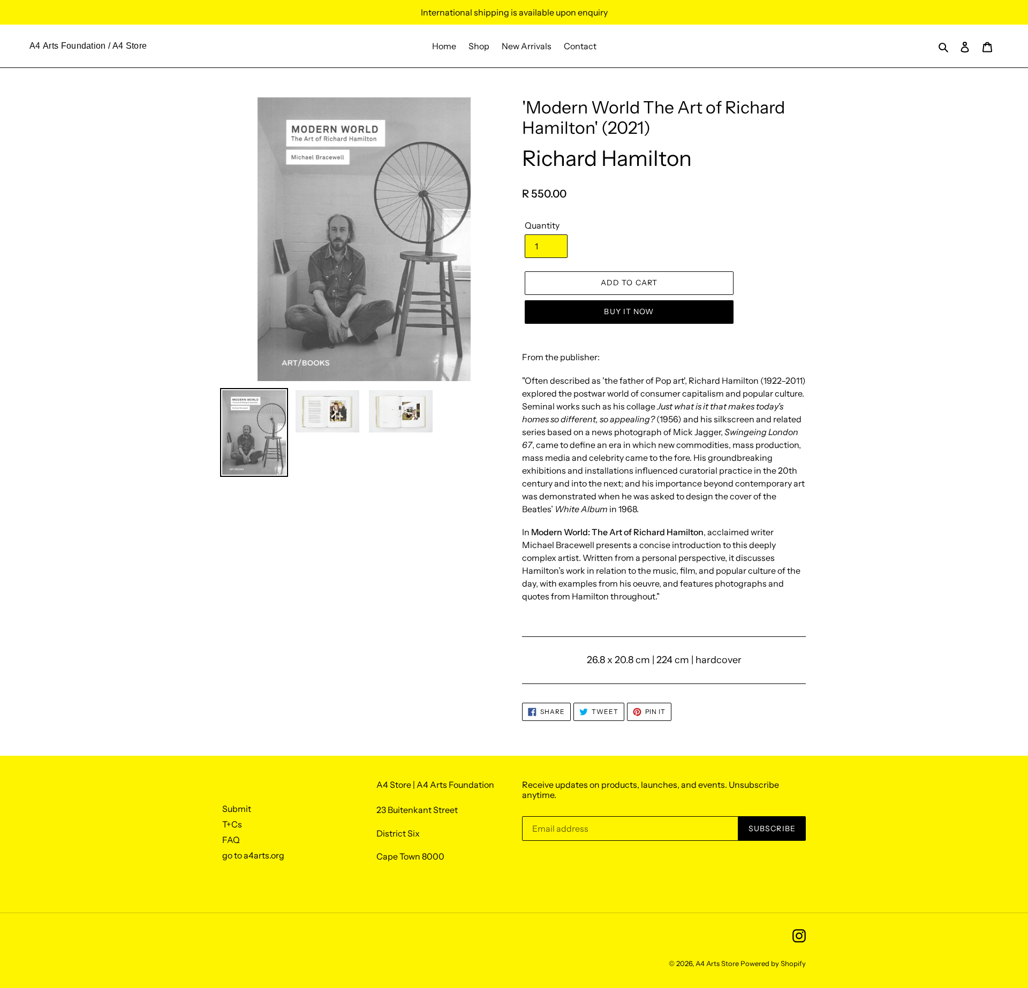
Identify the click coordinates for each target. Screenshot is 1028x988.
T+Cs (232, 824)
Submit (236, 808)
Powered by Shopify (773, 963)
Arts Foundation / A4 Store (95, 45)
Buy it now (629, 311)
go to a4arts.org (253, 855)
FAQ (231, 839)
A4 (35, 45)
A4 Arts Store (717, 963)
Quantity (542, 225)
